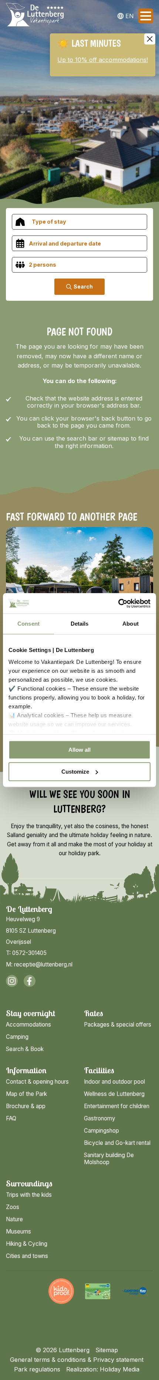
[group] (24, 1291)
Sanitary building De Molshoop (109, 1159)
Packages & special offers (117, 1024)
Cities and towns (27, 1255)
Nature (14, 1219)
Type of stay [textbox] (49, 221)
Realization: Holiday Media (102, 1369)
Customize (75, 771)
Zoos (12, 1207)
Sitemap (106, 1350)
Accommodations (28, 1024)
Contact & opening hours (37, 1081)
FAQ (11, 1118)
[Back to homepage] (35, 16)
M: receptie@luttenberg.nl (39, 964)
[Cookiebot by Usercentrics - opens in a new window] (118, 603)
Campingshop (101, 1130)
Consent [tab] (28, 623)
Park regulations (37, 1369)
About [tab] (130, 623)
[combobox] (79, 222)
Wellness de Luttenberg (114, 1093)
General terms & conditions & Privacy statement (76, 1359)
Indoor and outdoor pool (114, 1081)
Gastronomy (99, 1118)
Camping (17, 1036)
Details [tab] (80, 623)
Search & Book (25, 1049)
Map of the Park (26, 1093)
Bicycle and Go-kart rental (117, 1142)
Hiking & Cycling (26, 1243)
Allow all (79, 750)
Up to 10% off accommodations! (102, 59)
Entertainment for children (116, 1106)
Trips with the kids (29, 1194)
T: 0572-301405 (26, 952)
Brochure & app (25, 1106)
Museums (18, 1231)
